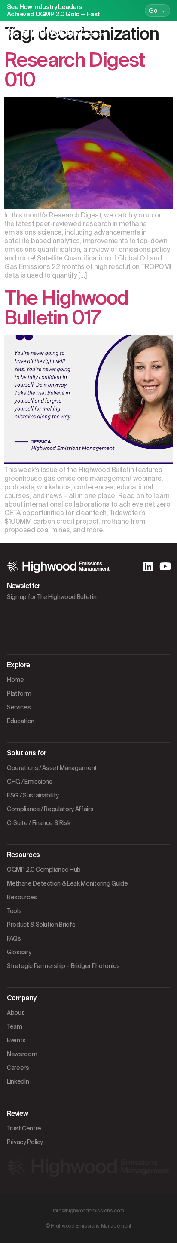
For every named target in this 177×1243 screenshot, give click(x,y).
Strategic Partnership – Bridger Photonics (63, 966)
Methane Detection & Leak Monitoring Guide (67, 883)
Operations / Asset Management (52, 768)
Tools (14, 911)
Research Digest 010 (74, 69)
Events (16, 1040)
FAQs (14, 938)
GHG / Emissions (29, 781)
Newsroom (22, 1054)
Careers (18, 1068)
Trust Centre (24, 1128)
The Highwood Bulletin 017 (66, 307)
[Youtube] (165, 566)
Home (15, 680)
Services (19, 707)
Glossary (19, 952)
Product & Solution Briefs (41, 924)
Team (14, 1026)
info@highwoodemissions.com (88, 1210)
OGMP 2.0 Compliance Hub (44, 869)
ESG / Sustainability (33, 795)
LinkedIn (18, 1081)
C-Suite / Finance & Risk (38, 823)
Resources (22, 897)
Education (20, 721)
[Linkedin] (148, 566)
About (15, 1013)
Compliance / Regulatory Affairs (50, 809)
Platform (19, 693)
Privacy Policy (25, 1142)
